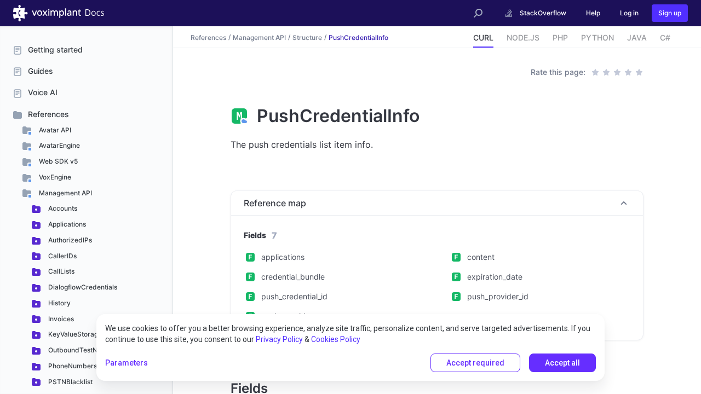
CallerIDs (62, 256)
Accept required (475, 362)
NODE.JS (523, 37)
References (48, 114)
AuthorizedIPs (69, 240)
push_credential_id (294, 296)
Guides (40, 71)
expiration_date (494, 276)
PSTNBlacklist (70, 382)
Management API (64, 193)
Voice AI (43, 92)
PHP (560, 37)
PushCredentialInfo (358, 37)
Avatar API (54, 130)
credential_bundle (293, 276)
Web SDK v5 (57, 161)
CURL (483, 37)
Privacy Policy (279, 339)
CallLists (60, 271)
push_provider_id (497, 296)
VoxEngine (54, 177)
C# (665, 37)
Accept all (562, 362)
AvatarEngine (58, 145)
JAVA (637, 37)
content (481, 257)
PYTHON (597, 37)
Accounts (62, 208)
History (59, 303)
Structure (307, 37)
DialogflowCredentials (82, 287)
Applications (66, 224)
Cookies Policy (335, 339)
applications (282, 257)
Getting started (55, 49)
